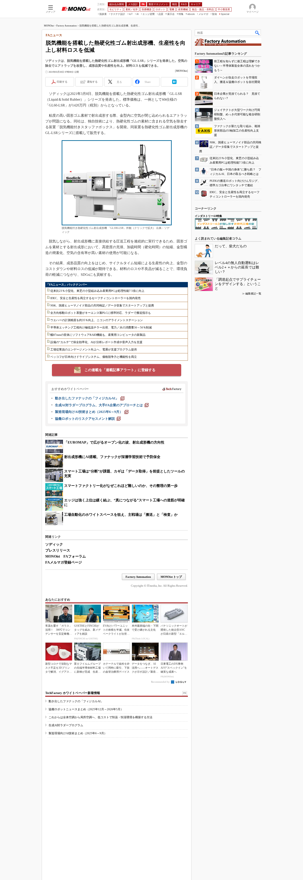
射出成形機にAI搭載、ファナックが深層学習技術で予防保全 (112, 457)
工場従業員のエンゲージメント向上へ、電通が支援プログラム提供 (93, 349)
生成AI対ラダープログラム (66, 725)
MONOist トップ (171, 576)
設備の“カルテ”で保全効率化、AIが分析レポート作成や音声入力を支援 (96, 342)
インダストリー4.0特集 (208, 216)
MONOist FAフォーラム (65, 556)
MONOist (49, 25)
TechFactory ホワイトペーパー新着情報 (72, 693)
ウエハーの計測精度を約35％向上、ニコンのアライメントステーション (96, 320)
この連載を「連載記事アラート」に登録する (120, 370)
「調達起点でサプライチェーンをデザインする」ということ (238, 284)
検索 (257, 33)
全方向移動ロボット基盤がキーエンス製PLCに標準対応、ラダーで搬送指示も (100, 312)
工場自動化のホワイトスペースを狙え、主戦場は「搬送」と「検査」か (121, 514)
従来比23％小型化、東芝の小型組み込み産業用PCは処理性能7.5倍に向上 (97, 290)
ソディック (54, 544)
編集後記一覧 (253, 293)
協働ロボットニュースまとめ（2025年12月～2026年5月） (86, 709)
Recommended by (160, 681)
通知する (92, 81)
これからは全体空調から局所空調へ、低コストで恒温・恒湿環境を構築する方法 (100, 717)
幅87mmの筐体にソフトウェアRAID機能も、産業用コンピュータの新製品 (98, 334)
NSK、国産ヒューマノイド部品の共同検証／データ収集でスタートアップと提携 (102, 305)
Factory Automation (66, 25)
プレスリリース (57, 550)
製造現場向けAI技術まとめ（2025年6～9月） (78, 733)
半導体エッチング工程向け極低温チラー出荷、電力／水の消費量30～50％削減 (101, 327)
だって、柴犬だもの (231, 246)
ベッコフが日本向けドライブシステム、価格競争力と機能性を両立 (93, 356)
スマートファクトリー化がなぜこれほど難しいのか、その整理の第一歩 (121, 486)
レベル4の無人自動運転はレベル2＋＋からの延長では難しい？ (237, 267)
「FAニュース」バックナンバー (66, 284)
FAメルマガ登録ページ (63, 562)
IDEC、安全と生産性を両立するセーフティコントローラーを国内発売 (95, 298)
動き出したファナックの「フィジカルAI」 (76, 701)
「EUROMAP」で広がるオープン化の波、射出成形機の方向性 (114, 442)
